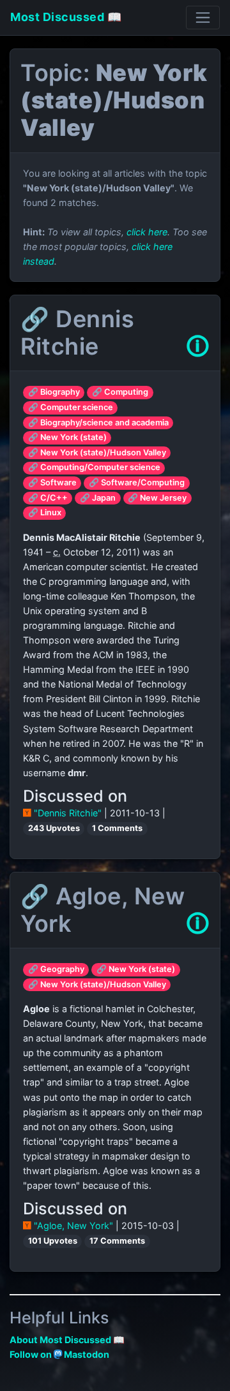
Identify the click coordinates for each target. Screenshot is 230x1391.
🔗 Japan (98, 498)
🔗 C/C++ (48, 498)
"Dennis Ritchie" (67, 812)
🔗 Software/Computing (137, 482)
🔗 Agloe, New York (102, 910)
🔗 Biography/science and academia (98, 422)
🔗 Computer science (70, 407)
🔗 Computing (120, 392)
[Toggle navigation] (203, 17)
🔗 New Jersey (157, 498)
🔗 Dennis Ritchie (77, 332)
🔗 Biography (54, 392)
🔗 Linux (44, 512)
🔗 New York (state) (67, 437)
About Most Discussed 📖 (67, 1339)
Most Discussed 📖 (65, 17)
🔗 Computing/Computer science (94, 467)
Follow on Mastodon (59, 1354)
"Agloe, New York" (73, 1225)
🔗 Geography (56, 969)
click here (146, 231)
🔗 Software (52, 482)
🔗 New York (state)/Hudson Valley (97, 452)
